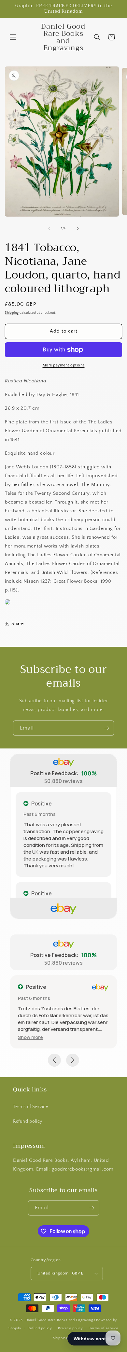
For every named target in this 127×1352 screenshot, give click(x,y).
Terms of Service (30, 1106)
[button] (13, 37)
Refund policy (27, 1121)
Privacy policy (70, 1328)
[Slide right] (78, 228)
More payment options (64, 365)
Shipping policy (66, 1338)
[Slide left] (49, 228)
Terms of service (104, 1328)
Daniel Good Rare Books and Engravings (60, 1320)
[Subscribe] (106, 728)
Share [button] (17, 623)
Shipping (12, 313)
